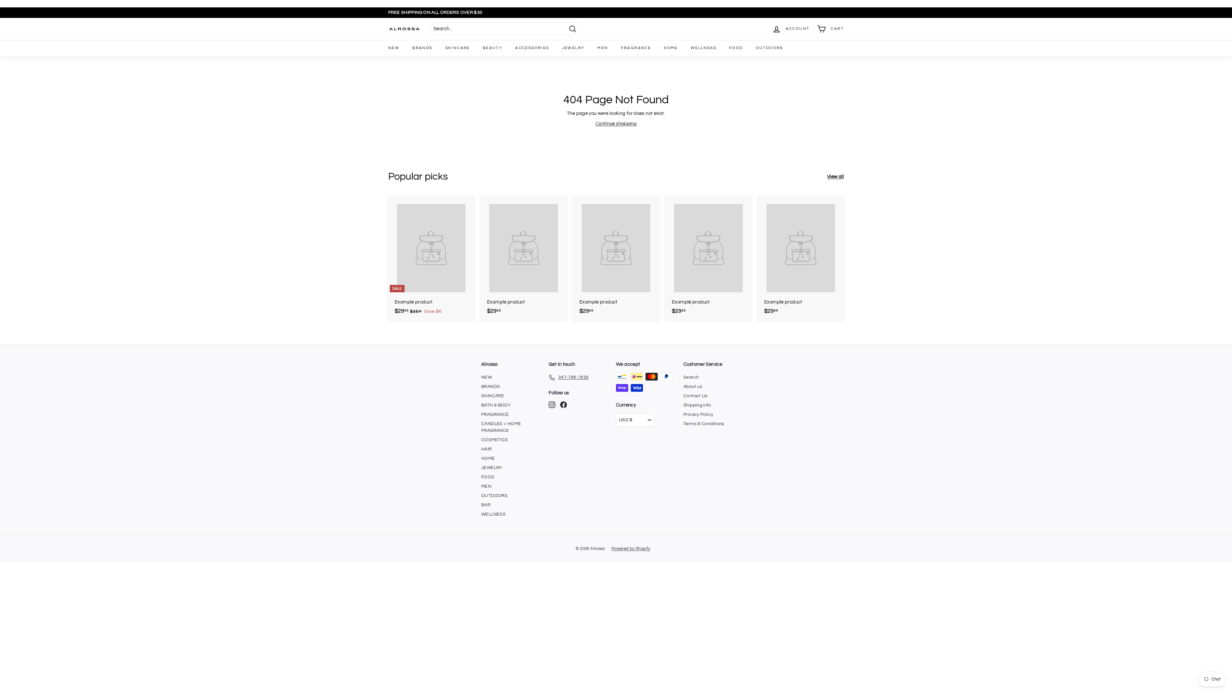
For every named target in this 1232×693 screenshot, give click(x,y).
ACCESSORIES (532, 48)
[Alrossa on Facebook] (563, 404)
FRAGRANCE (636, 48)
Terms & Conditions (703, 424)
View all (835, 176)
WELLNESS (703, 48)
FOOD (736, 48)
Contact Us (695, 396)
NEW (393, 48)
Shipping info (697, 405)
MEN (602, 48)
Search (691, 377)
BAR (485, 505)
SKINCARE (457, 48)
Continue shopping (616, 123)
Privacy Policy (698, 414)
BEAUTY (492, 48)
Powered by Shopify (631, 548)
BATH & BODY (496, 405)
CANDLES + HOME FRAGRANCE (501, 427)
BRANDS (422, 48)
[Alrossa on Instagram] (552, 404)
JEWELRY (573, 48)
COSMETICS (494, 440)
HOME (671, 48)
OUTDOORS (769, 48)
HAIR (486, 449)
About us (692, 386)
